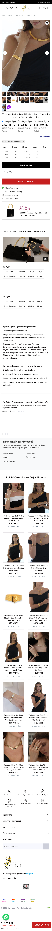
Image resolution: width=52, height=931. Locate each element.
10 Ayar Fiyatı (10, 121)
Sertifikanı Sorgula (8, 2)
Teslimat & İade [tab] (39, 231)
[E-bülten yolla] (46, 846)
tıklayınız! (29, 873)
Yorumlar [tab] (13, 231)
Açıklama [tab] (5, 231)
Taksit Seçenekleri (8, 926)
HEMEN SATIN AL (26, 181)
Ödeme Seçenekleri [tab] (25, 231)
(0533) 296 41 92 (11, 195)
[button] (3, 434)
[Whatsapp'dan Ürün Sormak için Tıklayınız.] (5, 917)
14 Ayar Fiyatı (26, 121)
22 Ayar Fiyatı (43, 121)
